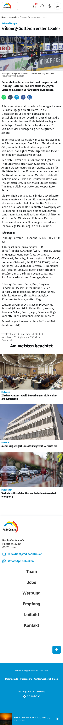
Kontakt (31, 625)
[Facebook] (23, 97)
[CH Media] (31, 696)
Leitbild (31, 614)
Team (31, 571)
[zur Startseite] (7, 6)
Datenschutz (11, 679)
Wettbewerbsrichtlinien (46, 679)
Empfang (31, 603)
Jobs (31, 582)
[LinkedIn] (29, 97)
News (3, 17)
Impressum (26, 679)
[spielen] (57, 719)
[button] (49, 6)
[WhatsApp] (3, 97)
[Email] (16, 97)
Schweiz (13, 17)
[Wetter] (42, 6)
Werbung (31, 593)
